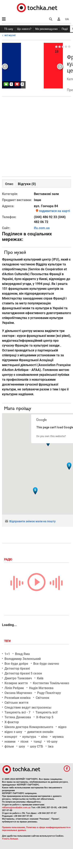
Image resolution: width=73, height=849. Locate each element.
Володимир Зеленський (22, 659)
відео (62, 727)
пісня (24, 741)
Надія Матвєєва (41, 688)
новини (9, 741)
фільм (9, 746)
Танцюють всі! (46, 712)
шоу (22, 746)
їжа (51, 746)
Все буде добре (16, 664)
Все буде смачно (46, 664)
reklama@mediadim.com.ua (16, 807)
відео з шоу (13, 732)
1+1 (7, 654)
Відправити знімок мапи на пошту (32, 521)
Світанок (42, 698)
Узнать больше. (10, 838)
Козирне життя (16, 683)
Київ (40, 678)
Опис (9, 184)
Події (65, 28)
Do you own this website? (51, 436)
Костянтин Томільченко (51, 683)
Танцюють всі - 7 (17, 712)
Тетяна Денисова (17, 717)
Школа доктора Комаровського (28, 727)
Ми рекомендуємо (46, 28)
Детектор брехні (17, 668)
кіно (44, 737)
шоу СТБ (36, 746)
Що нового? (24, 28)
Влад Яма (22, 654)
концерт (10, 737)
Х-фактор (11, 722)
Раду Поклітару (49, 693)
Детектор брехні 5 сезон (23, 673)
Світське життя (16, 703)
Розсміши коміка (17, 698)
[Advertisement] (36, 135)
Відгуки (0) (27, 184)
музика (58, 737)
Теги (7, 641)
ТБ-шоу (8, 28)
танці (37, 741)
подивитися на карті (54, 211)
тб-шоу (52, 741)
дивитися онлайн (40, 732)
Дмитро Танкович (18, 678)
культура (29, 737)
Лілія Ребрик (14, 688)
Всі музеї (10, 35)
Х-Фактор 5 (44, 717)
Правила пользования (13, 827)
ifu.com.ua (42, 228)
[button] (59, 19)
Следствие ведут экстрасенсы (27, 707)
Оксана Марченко (18, 693)
